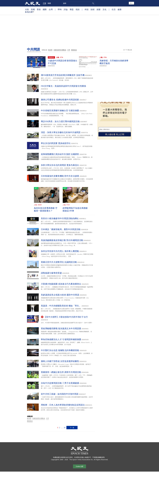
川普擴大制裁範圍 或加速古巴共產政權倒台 (61, 284)
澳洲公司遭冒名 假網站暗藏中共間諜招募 (60, 100)
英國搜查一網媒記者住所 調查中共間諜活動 (61, 372)
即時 (60, 9)
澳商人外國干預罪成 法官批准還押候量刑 (60, 361)
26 (64, 427)
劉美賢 (50, 50)
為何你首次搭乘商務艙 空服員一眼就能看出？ (45, 209)
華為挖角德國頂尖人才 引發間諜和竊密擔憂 (61, 339)
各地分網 (29, 12)
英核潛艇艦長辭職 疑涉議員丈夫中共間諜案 (61, 328)
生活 (114, 9)
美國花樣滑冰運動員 (60, 50)
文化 (104, 9)
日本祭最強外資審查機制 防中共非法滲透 (60, 176)
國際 (45, 9)
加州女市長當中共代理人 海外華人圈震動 (60, 251)
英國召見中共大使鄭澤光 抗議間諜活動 (59, 262)
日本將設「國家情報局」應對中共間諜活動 (61, 229)
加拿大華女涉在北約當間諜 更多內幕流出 (60, 165)
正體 (44, 3)
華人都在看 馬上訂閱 (114, 134)
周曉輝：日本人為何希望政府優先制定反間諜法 (63, 405)
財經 (93, 9)
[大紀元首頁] (32, 3)
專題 (72, 9)
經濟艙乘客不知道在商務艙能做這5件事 (75, 209)
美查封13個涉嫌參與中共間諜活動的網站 (60, 218)
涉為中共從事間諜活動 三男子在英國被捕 (60, 383)
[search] (78, 3)
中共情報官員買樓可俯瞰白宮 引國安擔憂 (60, 110)
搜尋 (92, 3)
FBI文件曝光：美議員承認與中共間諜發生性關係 (63, 86)
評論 (66, 9)
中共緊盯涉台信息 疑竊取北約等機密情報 (60, 350)
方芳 (68, 50)
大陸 (27, 9)
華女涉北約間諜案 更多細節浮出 (56, 143)
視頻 (78, 9)
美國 (33, 9)
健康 (119, 9)
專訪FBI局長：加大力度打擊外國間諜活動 (60, 121)
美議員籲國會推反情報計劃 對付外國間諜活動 (62, 240)
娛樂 (98, 9)
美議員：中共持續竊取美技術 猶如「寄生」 (61, 306)
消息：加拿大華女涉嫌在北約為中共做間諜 (61, 132)
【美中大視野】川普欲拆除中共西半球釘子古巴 (66, 317)
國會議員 (74, 50)
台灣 (51, 9)
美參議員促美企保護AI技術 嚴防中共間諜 (60, 295)
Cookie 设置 (79, 466)
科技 (87, 9)
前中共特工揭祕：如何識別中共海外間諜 (59, 394)
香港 (39, 9)
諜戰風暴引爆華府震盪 (51, 273)
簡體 (49, 3)
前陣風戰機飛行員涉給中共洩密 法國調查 (60, 154)
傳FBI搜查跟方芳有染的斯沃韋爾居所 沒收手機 (62, 75)
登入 (131, 3)
